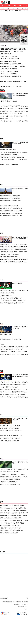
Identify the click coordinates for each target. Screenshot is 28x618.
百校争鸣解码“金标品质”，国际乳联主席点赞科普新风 (12, 474)
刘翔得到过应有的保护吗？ (6, 295)
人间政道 (20, 518)
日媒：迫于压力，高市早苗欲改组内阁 (9, 71)
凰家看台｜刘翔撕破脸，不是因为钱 (8, 101)
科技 (15, 5)
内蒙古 (16, 10)
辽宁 (12, 10)
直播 (2, 8)
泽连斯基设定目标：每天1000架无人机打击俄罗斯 (11, 51)
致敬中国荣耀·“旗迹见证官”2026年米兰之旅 (10, 257)
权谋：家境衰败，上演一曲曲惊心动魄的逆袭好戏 (11, 520)
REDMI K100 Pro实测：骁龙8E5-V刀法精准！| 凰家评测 (13, 389)
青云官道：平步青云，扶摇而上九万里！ (9, 533)
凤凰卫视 (21, 5)
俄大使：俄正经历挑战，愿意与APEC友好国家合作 (12, 64)
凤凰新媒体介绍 (3, 598)
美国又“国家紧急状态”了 (5, 54)
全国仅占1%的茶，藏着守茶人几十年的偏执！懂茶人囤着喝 (14, 346)
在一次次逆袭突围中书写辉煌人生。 (8, 525)
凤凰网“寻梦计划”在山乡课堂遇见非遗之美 (10, 484)
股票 (18, 8)
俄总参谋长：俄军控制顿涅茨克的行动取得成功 (11, 213)
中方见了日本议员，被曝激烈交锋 (8, 61)
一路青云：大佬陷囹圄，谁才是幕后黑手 (9, 523)
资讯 (3, 5)
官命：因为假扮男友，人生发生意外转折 (9, 505)
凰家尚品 (2, 552)
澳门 (2, 10)
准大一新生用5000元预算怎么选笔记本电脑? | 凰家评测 (13, 384)
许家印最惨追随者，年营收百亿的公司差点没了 (11, 113)
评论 (8, 8)
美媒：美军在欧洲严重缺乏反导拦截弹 (9, 205)
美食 (1, 323)
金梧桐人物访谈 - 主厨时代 (6, 334)
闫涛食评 (2, 344)
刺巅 (20, 528)
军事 (1, 185)
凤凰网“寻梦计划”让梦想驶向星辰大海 (8, 481)
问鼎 (27, 513)
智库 (13, 8)
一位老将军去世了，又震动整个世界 (8, 56)
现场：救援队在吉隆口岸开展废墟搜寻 (9, 40)
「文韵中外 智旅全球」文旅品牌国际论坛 (9, 254)
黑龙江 (24, 10)
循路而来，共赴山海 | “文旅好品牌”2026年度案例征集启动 (13, 247)
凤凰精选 (2, 90)
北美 (9, 10)
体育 (1, 279)
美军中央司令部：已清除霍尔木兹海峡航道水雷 (11, 208)
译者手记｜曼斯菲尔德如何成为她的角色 (9, 440)
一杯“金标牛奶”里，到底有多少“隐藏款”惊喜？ (10, 479)
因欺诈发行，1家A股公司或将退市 (8, 149)
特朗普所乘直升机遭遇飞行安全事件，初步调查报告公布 (13, 66)
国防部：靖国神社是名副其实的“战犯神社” (10, 195)
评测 (1, 371)
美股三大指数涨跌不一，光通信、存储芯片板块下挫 (12, 157)
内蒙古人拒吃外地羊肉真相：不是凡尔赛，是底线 (11, 349)
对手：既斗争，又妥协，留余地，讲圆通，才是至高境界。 (13, 510)
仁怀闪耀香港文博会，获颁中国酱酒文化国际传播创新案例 (13, 252)
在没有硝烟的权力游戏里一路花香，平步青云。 (11, 515)
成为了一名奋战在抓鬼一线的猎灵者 (8, 518)
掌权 (25, 508)
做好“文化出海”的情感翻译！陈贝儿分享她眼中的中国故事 (13, 262)
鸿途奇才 (22, 523)
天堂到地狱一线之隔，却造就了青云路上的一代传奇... (12, 513)
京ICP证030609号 (22, 606)
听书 (1, 502)
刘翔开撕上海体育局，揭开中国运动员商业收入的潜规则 (13, 300)
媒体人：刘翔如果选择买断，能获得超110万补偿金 (12, 303)
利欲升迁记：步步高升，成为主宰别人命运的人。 (11, 508)
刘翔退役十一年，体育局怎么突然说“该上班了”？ (11, 298)
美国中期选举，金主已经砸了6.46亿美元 (9, 59)
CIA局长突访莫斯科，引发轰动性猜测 (8, 69)
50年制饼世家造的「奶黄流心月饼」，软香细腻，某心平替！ (14, 351)
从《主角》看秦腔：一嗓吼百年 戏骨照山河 (10, 438)
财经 (9, 5)
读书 (1, 415)
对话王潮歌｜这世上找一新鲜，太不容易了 (10, 425)
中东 (6, 10)
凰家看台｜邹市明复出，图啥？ (7, 118)
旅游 (1, 233)
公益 (1, 458)
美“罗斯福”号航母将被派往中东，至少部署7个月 (11, 210)
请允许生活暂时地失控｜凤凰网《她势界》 (10, 471)
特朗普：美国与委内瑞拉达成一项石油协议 (13, 49)
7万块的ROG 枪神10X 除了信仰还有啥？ (9, 387)
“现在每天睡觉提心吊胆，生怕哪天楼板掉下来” (11, 76)
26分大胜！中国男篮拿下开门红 (7, 293)
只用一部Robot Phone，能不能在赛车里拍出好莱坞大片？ (14, 392)
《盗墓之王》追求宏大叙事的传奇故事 (9, 528)
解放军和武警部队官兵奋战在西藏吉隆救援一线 (11, 198)
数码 (23, 8)
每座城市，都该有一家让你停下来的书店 (9, 428)
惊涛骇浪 (25, 515)
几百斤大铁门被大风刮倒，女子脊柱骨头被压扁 (11, 86)
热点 (1, 45)
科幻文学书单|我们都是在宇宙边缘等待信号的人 (11, 430)
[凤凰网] (5, 3)
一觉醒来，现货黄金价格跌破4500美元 (9, 154)
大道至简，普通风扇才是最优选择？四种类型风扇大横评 (13, 394)
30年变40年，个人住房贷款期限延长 (8, 74)
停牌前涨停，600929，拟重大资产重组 (9, 164)
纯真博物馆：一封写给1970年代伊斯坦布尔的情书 (11, 435)
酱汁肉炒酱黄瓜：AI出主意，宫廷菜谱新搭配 (10, 339)
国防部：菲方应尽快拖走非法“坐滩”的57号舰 (10, 200)
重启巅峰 (22, 505)
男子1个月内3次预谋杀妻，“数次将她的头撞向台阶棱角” (13, 81)
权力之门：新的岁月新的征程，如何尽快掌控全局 (11, 530)
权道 (19, 525)
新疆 (20, 10)
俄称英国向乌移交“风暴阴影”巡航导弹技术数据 (11, 215)
